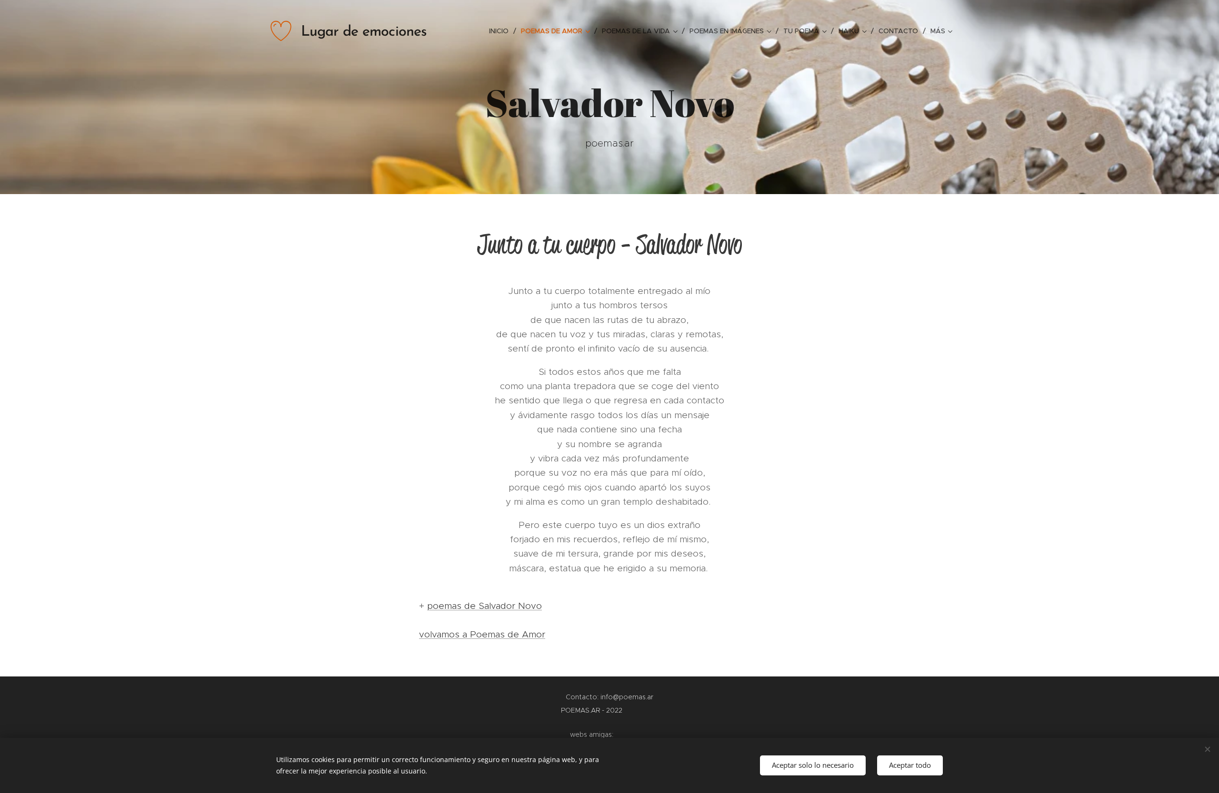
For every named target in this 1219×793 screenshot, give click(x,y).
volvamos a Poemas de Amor (482, 634)
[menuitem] (501, 31)
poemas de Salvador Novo (484, 605)
